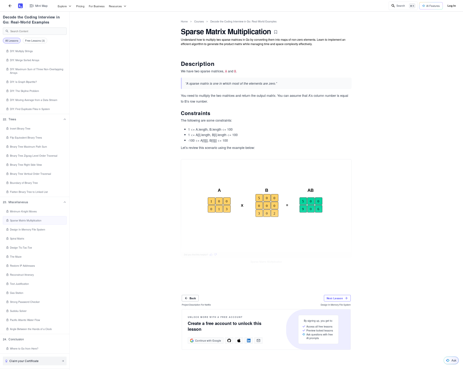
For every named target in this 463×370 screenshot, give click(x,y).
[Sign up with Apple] (239, 340)
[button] (34, 119)
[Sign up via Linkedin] (249, 340)
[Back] (10, 5)
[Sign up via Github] (229, 340)
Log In (451, 6)
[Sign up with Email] (258, 340)
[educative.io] (20, 5)
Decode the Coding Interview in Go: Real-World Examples (31, 19)
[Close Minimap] (69, 25)
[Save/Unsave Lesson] (276, 32)
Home (184, 21)
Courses (199, 21)
